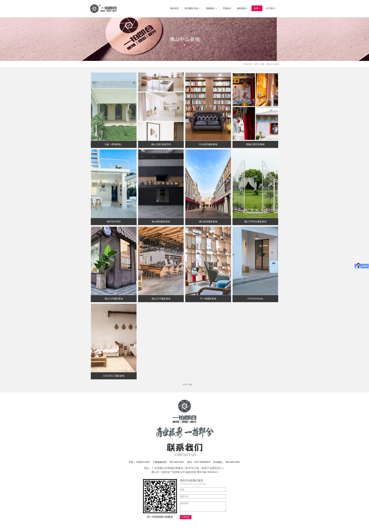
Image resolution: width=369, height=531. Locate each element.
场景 (256, 8)
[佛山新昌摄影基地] (208, 183)
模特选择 (241, 8)
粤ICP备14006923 (207, 472)
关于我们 (270, 8)
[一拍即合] (103, 8)
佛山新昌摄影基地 (208, 221)
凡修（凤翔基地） (114, 144)
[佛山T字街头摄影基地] (255, 183)
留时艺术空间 (114, 221)
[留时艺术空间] (114, 183)
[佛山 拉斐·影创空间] (161, 106)
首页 (256, 64)
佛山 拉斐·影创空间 (161, 144)
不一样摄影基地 (208, 298)
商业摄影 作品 (191, 8)
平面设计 (227, 8)
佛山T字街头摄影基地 (255, 221)
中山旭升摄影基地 (208, 144)
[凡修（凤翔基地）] (114, 106)
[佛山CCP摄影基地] (161, 261)
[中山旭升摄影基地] (208, 106)
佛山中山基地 (273, 64)
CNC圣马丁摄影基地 (113, 376)
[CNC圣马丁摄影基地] (114, 338)
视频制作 (210, 8)
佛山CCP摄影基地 (160, 298)
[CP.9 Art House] (255, 261)
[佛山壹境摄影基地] (161, 183)
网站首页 (174, 8)
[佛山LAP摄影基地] (114, 261)
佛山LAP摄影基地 (114, 298)
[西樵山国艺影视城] (255, 106)
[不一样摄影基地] (208, 261)
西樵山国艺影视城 (255, 144)
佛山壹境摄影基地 (161, 221)
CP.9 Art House (255, 298)
